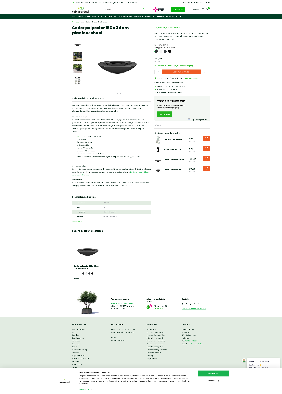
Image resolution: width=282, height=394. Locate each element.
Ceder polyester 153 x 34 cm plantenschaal (86, 267)
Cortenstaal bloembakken (156, 335)
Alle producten (152, 358)
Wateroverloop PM (172, 149)
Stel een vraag (165, 115)
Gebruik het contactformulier (122, 304)
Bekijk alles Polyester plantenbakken (167, 28)
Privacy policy (77, 364)
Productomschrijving (80, 98)
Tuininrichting (90, 16)
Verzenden (76, 341)
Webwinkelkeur (159, 308)
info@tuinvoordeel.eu (195, 344)
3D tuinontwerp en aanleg (156, 341)
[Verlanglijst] (203, 9)
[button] (116, 93)
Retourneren (76, 344)
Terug (76, 22)
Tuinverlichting (111, 16)
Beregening (138, 16)
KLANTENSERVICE (78, 329)
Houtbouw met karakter (155, 344)
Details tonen (84, 390)
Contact (75, 332)
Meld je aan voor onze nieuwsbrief (194, 308)
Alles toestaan (213, 373)
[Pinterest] (194, 303)
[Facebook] (183, 303)
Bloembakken (77, 16)
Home (82, 22)
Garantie (75, 347)
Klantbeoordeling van (167, 89)
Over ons (75, 353)
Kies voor (169, 92)
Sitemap (75, 367)
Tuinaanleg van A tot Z (155, 338)
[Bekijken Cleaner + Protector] (158, 140)
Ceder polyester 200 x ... (175, 159)
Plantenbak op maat (154, 353)
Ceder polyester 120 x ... (174, 169)
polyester (80, 136)
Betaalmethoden (78, 338)
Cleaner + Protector (173, 139)
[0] (207, 9)
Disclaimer (76, 361)
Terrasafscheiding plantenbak (157, 350)
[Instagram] (190, 303)
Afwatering (149, 16)
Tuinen (178, 16)
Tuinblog (150, 355)
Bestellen (75, 335)
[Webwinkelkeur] (158, 9)
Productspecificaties (97, 98)
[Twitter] (186, 303)
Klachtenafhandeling (79, 350)
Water (100, 16)
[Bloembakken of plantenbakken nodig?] (84, 9)
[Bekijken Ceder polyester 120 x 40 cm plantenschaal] (158, 170)
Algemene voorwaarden (80, 358)
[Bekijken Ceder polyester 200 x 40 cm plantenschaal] (158, 160)
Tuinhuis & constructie (165, 16)
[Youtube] (198, 303)
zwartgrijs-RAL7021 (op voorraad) (164, 48)
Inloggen (114, 337)
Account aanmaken (118, 340)
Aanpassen (212, 381)
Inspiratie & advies (78, 355)
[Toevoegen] (206, 138)
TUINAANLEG (178, 9)
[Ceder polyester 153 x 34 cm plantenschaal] (88, 250)
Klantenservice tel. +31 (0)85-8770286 (196, 2)
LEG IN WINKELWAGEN (181, 72)
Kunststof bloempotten (155, 347)
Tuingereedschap (125, 16)
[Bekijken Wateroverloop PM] (158, 150)
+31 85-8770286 (191, 341)
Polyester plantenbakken (155, 332)
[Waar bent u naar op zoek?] (143, 9)
